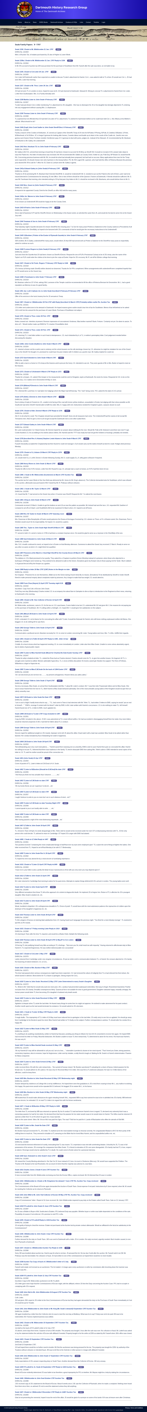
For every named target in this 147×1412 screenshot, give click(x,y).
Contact (88, 22)
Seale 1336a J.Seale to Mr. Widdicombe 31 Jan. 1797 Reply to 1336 (40, 60)
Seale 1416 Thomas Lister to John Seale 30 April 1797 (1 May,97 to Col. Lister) (44, 940)
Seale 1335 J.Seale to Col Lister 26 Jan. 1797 (31, 72)
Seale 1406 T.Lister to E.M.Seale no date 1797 (32, 814)
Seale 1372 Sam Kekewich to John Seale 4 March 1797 (35, 358)
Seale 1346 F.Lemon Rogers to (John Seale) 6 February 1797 (37, 249)
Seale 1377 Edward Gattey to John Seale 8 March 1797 (35, 424)
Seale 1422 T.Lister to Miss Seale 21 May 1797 (32, 1029)
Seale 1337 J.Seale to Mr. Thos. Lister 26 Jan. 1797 (34, 85)
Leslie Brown (119, 1410)
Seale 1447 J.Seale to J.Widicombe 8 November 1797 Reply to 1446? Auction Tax (45, 1392)
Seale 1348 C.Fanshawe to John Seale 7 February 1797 (35, 277)
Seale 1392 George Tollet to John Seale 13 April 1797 (35, 628)
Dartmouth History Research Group (61, 7)
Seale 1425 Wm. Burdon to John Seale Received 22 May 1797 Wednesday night (45, 1078)
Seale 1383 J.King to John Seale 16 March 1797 (33, 500)
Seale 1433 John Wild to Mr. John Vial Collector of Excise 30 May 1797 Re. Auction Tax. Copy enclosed (53, 1195)
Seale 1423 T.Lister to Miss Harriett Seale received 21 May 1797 (38, 1045)
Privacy (127, 1408)
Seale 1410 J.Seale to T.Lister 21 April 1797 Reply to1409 (36, 864)
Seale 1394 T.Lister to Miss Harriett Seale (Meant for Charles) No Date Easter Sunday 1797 (48, 653)
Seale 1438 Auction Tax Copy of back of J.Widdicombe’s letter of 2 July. (42, 1262)
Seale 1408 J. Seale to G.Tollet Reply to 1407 (31, 839)
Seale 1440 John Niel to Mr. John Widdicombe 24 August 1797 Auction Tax (43, 1292)
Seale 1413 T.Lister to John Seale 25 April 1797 (32, 901)
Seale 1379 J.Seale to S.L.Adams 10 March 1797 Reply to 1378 (38, 452)
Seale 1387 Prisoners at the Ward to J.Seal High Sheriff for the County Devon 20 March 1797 (49, 553)
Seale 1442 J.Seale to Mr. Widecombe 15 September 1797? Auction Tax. (42, 1323)
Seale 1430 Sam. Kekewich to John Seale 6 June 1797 (35, 1156)
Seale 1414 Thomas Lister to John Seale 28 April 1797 (35, 915)
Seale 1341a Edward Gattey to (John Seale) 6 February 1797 (37, 168)
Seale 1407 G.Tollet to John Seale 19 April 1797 (32, 825)
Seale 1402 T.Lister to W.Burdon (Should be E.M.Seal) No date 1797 (40, 769)
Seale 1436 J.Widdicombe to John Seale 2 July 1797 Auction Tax (39, 1234)
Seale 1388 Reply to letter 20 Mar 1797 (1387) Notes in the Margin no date (42, 569)
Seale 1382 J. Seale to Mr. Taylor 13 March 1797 (32, 489)
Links (81, 22)
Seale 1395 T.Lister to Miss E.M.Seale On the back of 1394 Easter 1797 (41, 669)
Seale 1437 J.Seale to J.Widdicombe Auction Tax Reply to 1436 (38, 1248)
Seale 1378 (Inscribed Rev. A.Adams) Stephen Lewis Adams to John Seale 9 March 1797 (48, 438)
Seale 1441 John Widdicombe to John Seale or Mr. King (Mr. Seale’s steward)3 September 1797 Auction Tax (55, 1309)
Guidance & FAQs (71, 22)
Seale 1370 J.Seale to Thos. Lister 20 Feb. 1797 (32, 316)
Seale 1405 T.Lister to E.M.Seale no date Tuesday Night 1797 (37, 803)
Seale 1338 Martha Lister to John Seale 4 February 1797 (36, 99)
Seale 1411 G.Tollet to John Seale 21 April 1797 (32, 876)
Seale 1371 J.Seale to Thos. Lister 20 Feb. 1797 (32, 330)
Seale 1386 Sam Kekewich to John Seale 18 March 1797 (36, 539)
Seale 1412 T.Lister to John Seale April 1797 (31, 887)
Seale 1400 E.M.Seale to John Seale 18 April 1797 (33, 741)
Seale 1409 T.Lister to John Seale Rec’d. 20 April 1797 (35, 853)
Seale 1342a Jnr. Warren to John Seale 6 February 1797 (35, 196)
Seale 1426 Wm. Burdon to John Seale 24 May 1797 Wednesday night (41, 1092)
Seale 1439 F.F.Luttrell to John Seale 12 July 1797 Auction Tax (38, 1275)
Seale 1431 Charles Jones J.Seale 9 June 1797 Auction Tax (37, 1170)
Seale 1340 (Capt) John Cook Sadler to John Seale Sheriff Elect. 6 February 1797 (45, 127)
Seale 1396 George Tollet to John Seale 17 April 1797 (35, 680)
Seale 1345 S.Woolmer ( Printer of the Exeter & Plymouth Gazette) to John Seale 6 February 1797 (51, 235)
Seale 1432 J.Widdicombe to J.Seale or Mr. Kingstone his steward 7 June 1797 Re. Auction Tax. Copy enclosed (56, 1181)
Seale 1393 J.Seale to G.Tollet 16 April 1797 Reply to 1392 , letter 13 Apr (41, 639)
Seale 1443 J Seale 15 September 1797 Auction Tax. (34, 1339)
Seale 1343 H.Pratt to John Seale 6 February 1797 (33, 207)
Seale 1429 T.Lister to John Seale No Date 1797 (32, 1139)
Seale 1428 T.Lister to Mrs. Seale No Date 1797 (32, 1125)
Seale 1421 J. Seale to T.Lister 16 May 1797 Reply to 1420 (36, 1012)
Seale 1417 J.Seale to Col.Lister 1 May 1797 (31, 954)
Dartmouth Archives (56, 22)
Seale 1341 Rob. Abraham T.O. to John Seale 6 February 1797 (38, 146)
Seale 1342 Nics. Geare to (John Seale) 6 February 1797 (36, 185)
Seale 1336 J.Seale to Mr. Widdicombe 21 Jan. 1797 (34, 49)
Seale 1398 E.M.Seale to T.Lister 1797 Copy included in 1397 (37, 714)
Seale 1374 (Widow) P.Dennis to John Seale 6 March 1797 (36, 385)
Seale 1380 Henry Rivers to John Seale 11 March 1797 (35, 463)
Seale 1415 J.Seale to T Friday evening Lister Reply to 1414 (37, 928)
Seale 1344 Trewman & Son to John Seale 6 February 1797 (37, 221)
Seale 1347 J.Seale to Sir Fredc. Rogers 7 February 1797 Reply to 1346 (41, 263)
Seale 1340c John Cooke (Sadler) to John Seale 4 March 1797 (38, 344)
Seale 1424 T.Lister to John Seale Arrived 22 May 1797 (35, 1062)
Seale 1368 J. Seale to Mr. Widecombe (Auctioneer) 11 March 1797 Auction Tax (44, 475)
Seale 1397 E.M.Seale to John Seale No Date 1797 (33, 697)
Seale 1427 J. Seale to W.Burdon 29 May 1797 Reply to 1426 (37, 1106)
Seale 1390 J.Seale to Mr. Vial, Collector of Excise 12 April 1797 (38, 600)
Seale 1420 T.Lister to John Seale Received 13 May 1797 (36, 998)
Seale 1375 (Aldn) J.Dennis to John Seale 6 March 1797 (35, 397)
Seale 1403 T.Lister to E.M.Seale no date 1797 (32, 780)
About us (27, 22)
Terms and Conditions (137, 1408)
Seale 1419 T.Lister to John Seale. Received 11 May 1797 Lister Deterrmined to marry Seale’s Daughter (53, 981)
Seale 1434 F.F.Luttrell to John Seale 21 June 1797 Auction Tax (38, 1206)
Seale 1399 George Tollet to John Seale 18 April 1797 (35, 728)
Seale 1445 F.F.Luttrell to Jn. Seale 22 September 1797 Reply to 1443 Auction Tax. (45, 1367)
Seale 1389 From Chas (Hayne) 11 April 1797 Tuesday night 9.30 (39, 583)
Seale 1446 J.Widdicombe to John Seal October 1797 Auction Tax (39, 1378)
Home (20, 22)
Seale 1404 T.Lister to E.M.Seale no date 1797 (32, 792)
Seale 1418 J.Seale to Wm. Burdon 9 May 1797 (32, 968)
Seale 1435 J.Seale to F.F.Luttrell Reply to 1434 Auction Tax (37, 1220)
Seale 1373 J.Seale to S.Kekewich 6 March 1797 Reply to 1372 (38, 372)
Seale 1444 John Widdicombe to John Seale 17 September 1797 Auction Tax (43, 1356)
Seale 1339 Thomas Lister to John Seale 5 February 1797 (36, 113)
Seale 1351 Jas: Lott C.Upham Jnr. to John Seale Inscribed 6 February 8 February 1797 (47, 291)
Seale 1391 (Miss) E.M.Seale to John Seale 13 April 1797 (36, 614)
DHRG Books (43, 22)
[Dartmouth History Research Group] (24, 9)
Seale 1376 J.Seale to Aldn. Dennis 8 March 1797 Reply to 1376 (38, 411)
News (34, 22)
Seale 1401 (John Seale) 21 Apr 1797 (28, 758)
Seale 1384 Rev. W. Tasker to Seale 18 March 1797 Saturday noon (39, 514)
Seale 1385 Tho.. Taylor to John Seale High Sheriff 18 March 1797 (39, 528)
